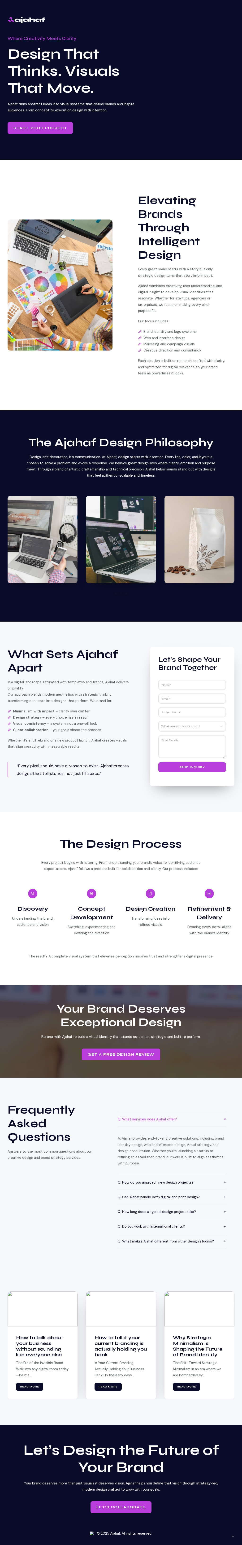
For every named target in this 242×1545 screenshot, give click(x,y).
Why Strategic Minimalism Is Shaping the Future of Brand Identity (119, 1346)
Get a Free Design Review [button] (121, 1054)
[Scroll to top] (233, 1535)
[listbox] (192, 726)
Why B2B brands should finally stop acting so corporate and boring (198, 1346)
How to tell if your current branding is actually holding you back (42, 1346)
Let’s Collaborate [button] (121, 1507)
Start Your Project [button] (40, 128)
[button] (115, 594)
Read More (29, 1386)
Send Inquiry (192, 767)
